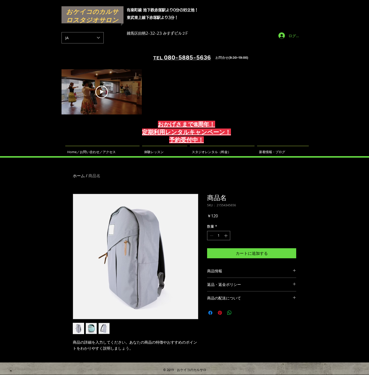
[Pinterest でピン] (220, 313)
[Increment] (226, 235)
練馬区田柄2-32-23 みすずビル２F (157, 33)
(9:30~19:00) (238, 57)
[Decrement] (211, 235)
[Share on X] (239, 313)
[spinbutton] (218, 235)
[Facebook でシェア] (210, 313)
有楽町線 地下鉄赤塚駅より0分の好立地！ (162, 10)
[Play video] (101, 92)
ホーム (79, 175)
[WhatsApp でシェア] (229, 313)
